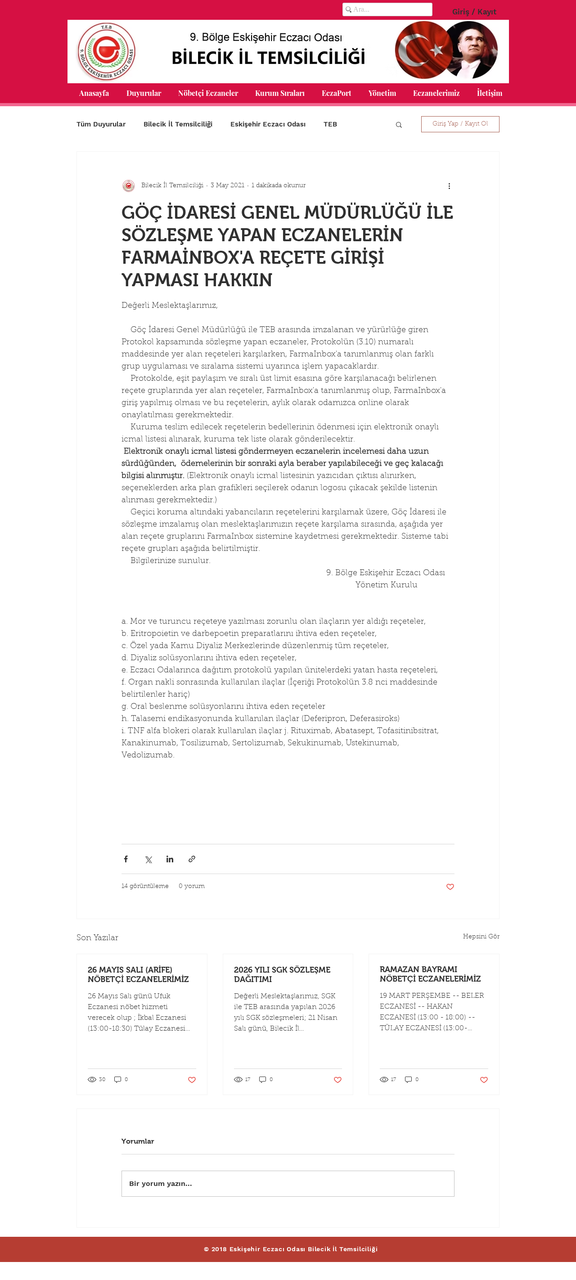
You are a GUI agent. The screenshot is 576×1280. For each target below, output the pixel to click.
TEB (330, 124)
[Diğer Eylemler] (449, 185)
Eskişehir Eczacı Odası (268, 124)
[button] (143, 93)
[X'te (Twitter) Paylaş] (148, 859)
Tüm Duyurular (101, 124)
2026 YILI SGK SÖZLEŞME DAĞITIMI (282, 974)
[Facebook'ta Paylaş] (126, 859)
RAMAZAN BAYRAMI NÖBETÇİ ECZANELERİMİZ (430, 974)
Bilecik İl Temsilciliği (178, 124)
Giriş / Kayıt (474, 11)
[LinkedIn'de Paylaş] (170, 859)
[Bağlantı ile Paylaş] (192, 859)
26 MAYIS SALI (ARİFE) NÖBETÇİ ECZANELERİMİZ (138, 974)
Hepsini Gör (481, 937)
